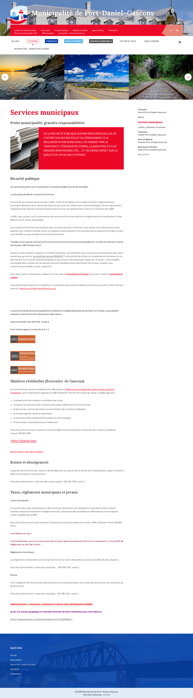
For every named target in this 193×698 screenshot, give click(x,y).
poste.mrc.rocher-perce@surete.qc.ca (38, 288)
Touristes (51, 41)
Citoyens (33, 41)
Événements (15, 673)
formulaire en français (77, 274)
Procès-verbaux (61, 30)
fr (177, 30)
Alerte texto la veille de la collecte (26, 451)
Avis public (45, 30)
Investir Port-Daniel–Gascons (152, 142)
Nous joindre (152, 41)
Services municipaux (150, 122)
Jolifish (106, 694)
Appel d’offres (98, 30)
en (171, 30)
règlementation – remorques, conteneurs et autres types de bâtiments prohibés (51, 604)
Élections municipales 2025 (26, 33)
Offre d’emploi (48, 33)
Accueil (15, 41)
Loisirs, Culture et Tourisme (151, 127)
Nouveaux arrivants (101, 41)
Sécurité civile (128, 41)
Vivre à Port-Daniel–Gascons (152, 112)
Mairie (141, 117)
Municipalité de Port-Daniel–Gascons (93, 13)
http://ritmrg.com (23, 441)
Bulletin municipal (80, 30)
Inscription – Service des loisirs (72, 33)
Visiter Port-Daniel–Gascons (152, 134)
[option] (32, 77)
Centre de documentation (25, 30)
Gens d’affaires (73, 41)
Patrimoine (113, 30)
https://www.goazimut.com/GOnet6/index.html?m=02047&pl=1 (41, 619)
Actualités (14, 669)
